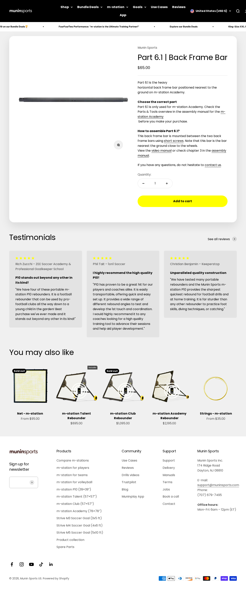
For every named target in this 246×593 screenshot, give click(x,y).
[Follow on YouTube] (31, 564)
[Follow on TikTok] (41, 564)
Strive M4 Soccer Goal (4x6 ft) (80, 525)
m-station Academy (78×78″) (79, 511)
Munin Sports (147, 47)
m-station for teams (72, 475)
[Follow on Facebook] (11, 564)
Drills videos (130, 475)
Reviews (178, 7)
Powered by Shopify (56, 578)
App (123, 15)
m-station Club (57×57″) (75, 504)
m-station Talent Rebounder (76, 415)
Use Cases (159, 7)
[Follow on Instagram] (21, 564)
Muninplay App (133, 496)
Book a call (171, 496)
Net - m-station (30, 413)
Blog (125, 489)
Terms (167, 482)
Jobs (166, 489)
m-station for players (73, 468)
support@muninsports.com (218, 485)
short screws (174, 141)
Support (169, 460)
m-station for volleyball (74, 482)
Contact (169, 504)
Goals (137, 7)
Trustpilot (129, 482)
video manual (161, 150)
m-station (115, 7)
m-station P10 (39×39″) (74, 489)
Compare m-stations (73, 460)
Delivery (169, 468)
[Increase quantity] (166, 183)
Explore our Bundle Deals (174, 26)
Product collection (70, 540)
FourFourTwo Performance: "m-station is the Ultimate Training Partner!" (89, 26)
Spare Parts (65, 547)
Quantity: (144, 174)
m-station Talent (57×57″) (77, 496)
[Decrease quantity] (143, 183)
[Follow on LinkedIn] (51, 564)
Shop (65, 7)
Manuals (169, 475)
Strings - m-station (216, 413)
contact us (213, 165)
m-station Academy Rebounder (169, 415)
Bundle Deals (88, 7)
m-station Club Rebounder (123, 415)
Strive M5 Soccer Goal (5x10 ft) (80, 532)
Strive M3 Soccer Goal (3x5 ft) (79, 518)
